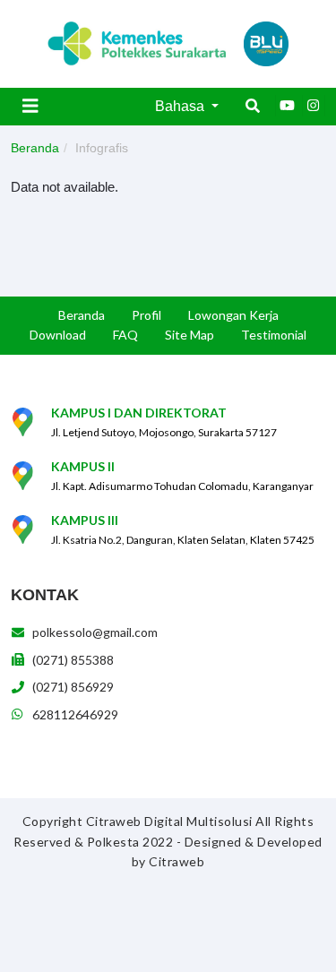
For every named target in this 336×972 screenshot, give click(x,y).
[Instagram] (313, 105)
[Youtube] (286, 105)
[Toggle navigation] (30, 106)
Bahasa (181, 106)
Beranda (35, 148)
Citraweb (176, 861)
